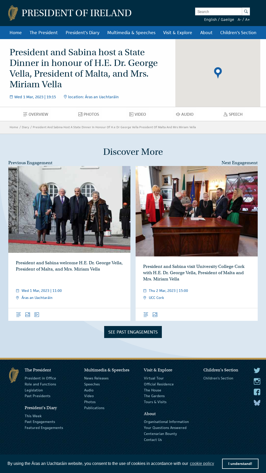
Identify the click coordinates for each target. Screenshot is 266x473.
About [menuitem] (206, 32)
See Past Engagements (133, 332)
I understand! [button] (240, 464)
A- (239, 19)
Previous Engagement (30, 162)
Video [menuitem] (142, 115)
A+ (247, 19)
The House (152, 390)
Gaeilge (227, 19)
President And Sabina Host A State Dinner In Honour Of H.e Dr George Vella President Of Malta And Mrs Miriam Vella (114, 127)
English (210, 19)
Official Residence (159, 384)
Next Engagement (240, 162)
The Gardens (154, 396)
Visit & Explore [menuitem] (177, 32)
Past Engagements (40, 421)
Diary (25, 127)
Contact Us (153, 439)
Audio (89, 390)
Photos (90, 402)
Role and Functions (40, 384)
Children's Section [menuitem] (238, 32)
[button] (218, 73)
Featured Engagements (44, 427)
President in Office (40, 378)
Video (89, 396)
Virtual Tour (154, 378)
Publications (94, 408)
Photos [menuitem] (93, 115)
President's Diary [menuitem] (82, 32)
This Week (33, 415)
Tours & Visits (155, 402)
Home (14, 127)
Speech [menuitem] (237, 115)
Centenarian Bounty (160, 433)
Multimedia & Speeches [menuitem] (131, 32)
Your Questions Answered (165, 427)
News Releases (96, 378)
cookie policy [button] (202, 463)
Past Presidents (37, 396)
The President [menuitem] (44, 32)
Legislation (34, 390)
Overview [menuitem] (40, 115)
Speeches (92, 384)
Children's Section (218, 378)
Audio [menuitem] (188, 115)
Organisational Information (166, 421)
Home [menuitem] (16, 32)
